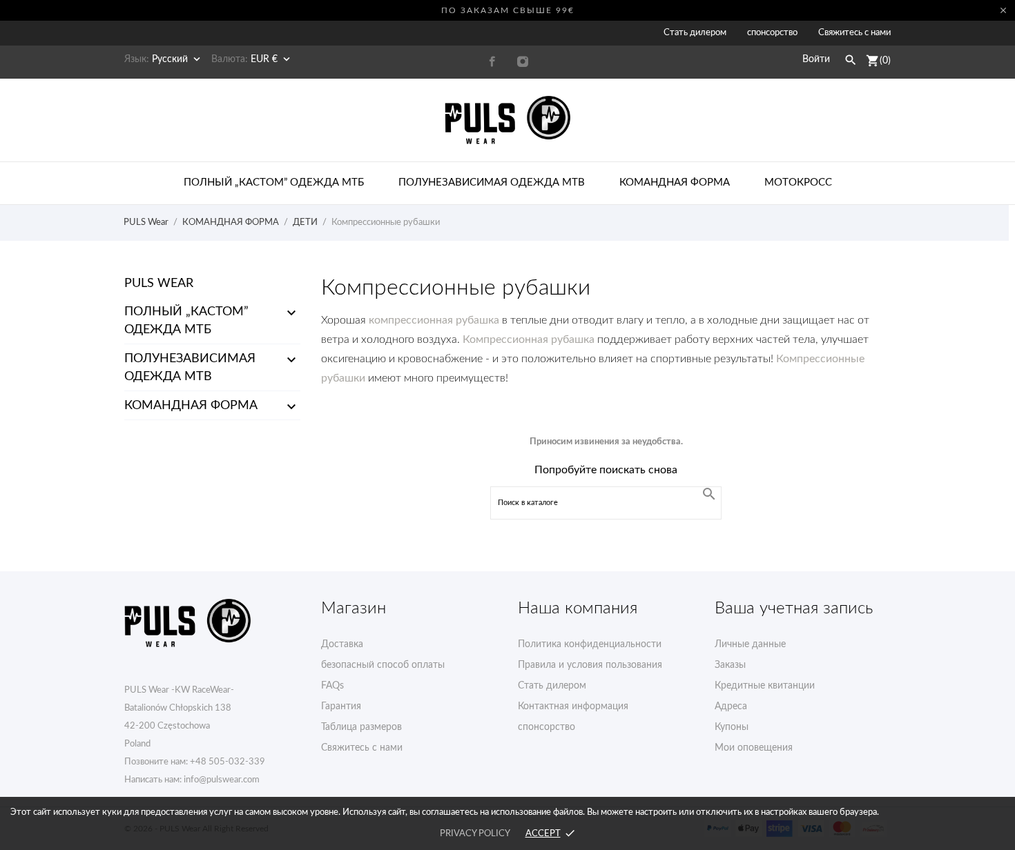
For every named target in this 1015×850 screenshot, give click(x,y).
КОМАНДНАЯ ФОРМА (191, 405)
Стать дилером (695, 32)
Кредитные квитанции (765, 686)
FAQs (332, 686)
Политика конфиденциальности (589, 644)
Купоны (731, 727)
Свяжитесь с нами (854, 32)
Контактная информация (573, 706)
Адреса (731, 706)
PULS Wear (158, 283)
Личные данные (750, 644)
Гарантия (341, 706)
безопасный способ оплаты (383, 665)
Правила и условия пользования (590, 665)
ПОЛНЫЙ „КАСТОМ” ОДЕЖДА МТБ (186, 321)
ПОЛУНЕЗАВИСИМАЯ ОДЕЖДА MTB (189, 368)
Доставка (342, 644)
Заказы (730, 665)
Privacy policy (475, 833)
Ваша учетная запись (794, 608)
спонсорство (772, 32)
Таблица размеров (361, 727)
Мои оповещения (754, 748)
